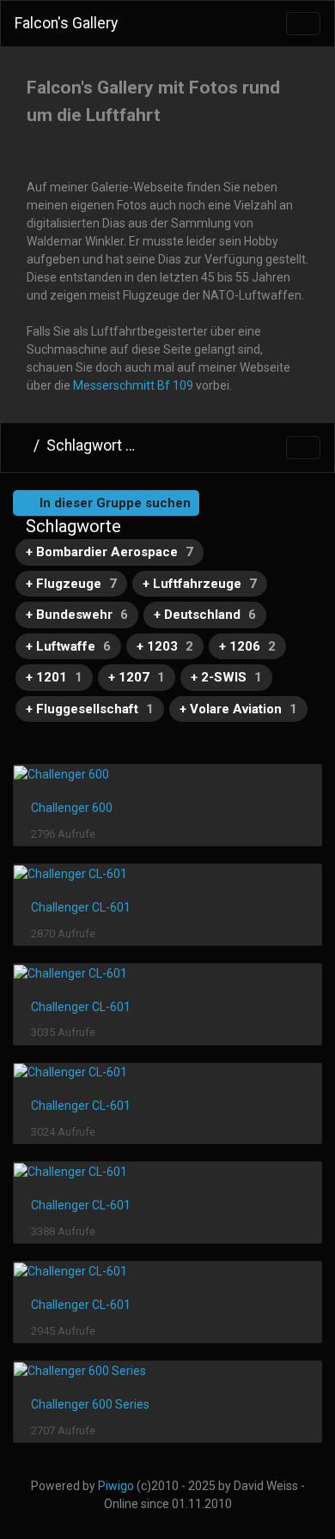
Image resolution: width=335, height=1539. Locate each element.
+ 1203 (165, 646)
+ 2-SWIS (226, 677)
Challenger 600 (72, 808)
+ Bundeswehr (77, 614)
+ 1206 (247, 646)
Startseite (21, 445)
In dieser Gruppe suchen (113, 503)
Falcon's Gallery (66, 23)
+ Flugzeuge (71, 583)
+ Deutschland (205, 614)
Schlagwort (84, 445)
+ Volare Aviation (238, 709)
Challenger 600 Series (90, 1404)
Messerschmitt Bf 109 (133, 385)
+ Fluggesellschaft (90, 709)
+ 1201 (54, 677)
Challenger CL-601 (81, 907)
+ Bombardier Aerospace (109, 552)
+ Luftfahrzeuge (200, 583)
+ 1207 (136, 677)
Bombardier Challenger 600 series (233, 447)
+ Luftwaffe (68, 646)
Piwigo (116, 1486)
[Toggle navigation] (303, 24)
